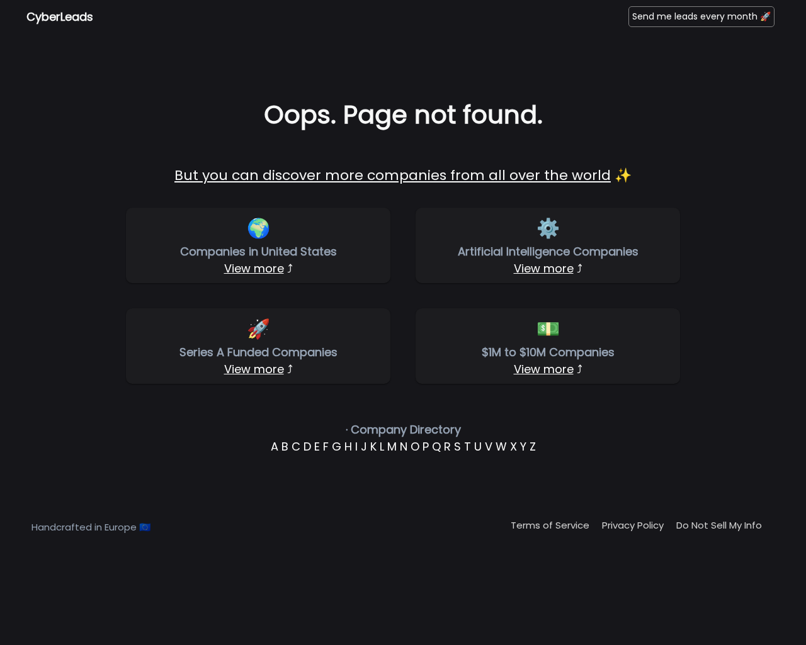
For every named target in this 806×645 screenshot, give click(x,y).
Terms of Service (550, 525)
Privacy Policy (633, 525)
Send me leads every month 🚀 (701, 16)
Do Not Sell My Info (719, 525)
